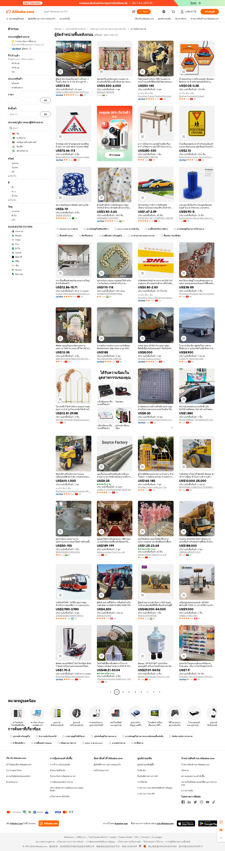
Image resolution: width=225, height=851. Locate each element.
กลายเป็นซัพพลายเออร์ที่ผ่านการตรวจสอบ (199, 783)
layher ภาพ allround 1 (94, 743)
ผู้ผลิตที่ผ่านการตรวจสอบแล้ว (107, 764)
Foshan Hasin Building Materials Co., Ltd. (73, 293)
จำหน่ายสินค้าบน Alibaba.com (195, 764)
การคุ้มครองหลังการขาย (61, 782)
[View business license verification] (140, 846)
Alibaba (57, 29)
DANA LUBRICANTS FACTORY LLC (72, 92)
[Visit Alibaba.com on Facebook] (183, 802)
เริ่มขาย (185, 770)
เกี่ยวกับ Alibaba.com (16, 758)
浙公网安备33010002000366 (162, 846)
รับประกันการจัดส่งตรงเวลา (63, 776)
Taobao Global (125, 837)
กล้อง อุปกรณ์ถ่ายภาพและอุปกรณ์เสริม (108, 29)
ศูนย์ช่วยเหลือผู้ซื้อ (145, 764)
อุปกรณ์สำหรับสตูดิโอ (21, 736)
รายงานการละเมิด (146, 793)
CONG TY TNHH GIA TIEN (191, 359)
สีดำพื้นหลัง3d (87, 236)
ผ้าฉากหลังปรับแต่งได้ (47, 736)
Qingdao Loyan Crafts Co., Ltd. (152, 487)
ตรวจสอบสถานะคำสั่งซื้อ (193, 776)
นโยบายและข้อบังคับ (60, 796)
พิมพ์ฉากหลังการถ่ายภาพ (182, 736)
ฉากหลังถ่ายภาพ (118, 743)
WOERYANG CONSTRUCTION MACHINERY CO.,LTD (197, 487)
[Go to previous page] (110, 692)
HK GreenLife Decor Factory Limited (196, 293)
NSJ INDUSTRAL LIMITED (109, 359)
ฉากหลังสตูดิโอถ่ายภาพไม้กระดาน (190, 229)
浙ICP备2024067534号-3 (191, 846)
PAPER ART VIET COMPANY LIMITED (155, 218)
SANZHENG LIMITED (148, 157)
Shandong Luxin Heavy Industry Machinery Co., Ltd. (73, 491)
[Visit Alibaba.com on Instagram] (201, 802)
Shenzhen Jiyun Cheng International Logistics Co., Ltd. (156, 297)
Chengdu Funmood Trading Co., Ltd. (114, 679)
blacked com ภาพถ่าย (69, 229)
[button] (133, 11)
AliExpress (69, 837)
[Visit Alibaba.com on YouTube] (207, 802)
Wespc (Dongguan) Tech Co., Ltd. (154, 676)
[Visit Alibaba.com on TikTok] (214, 802)
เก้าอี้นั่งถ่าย (138, 743)
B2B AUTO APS (104, 615)
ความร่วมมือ (187, 790)
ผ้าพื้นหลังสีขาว (19, 743)
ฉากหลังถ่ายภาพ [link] (138, 29)
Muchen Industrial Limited (191, 96)
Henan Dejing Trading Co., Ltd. (152, 554)
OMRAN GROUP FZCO (189, 552)
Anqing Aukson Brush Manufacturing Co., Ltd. (197, 218)
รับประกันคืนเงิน (57, 770)
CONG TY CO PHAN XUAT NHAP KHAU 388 (115, 489)
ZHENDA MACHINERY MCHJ (69, 615)
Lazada (112, 837)
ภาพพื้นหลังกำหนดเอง (43, 743)
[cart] (173, 12)
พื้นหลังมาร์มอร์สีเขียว (172, 236)
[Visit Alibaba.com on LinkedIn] (189, 802)
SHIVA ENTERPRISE (147, 615)
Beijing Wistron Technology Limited (72, 157)
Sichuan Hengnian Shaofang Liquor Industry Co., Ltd (73, 419)
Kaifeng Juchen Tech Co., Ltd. (111, 552)
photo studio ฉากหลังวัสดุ (128, 229)
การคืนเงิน (142, 782)
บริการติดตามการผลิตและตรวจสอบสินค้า (67, 789)
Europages (157, 837)
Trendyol (145, 837)
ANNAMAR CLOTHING (107, 218)
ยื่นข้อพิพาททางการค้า (147, 776)
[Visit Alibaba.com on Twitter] (195, 802)
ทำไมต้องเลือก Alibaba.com (19, 764)
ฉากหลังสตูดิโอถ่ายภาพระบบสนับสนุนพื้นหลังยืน (144, 736)
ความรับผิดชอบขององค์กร (18, 776)
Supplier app (121, 823)
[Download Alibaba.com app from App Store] (186, 823)
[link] (221, 822)
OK (45, 100)
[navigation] (29, 361)
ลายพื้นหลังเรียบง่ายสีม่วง (158, 229)
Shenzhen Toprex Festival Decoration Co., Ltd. (156, 96)
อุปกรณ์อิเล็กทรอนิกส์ (76, 29)
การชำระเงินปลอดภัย (60, 764)
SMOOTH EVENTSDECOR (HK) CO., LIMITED (73, 359)
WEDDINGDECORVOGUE (68, 552)
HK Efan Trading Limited (149, 359)
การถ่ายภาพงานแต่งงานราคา (143, 236)
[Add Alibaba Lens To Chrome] (49, 823)
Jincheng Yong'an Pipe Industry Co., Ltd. (156, 419)
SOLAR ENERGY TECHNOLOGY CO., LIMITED (197, 419)
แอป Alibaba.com (165, 823)
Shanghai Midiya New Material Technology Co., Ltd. (73, 676)
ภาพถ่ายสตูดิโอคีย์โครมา (75, 736)
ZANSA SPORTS (63, 215)
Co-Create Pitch (14, 770)
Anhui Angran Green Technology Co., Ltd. (197, 157)
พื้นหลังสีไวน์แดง (66, 236)
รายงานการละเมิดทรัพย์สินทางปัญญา (155, 788)
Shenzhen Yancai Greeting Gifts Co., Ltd (197, 676)
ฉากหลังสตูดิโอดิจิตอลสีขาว (98, 229)
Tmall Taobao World (97, 837)
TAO (136, 837)
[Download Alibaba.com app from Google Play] (208, 823)
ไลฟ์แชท (141, 770)
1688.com (81, 837)
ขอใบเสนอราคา (101, 770)
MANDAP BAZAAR (105, 92)
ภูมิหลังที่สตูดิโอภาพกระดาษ (105, 736)
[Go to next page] (159, 692)
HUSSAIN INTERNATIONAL (110, 293)
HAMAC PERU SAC (188, 615)
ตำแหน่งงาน (12, 782)
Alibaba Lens (16, 823)
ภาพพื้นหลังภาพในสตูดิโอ (112, 236)
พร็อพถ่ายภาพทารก (68, 743)
